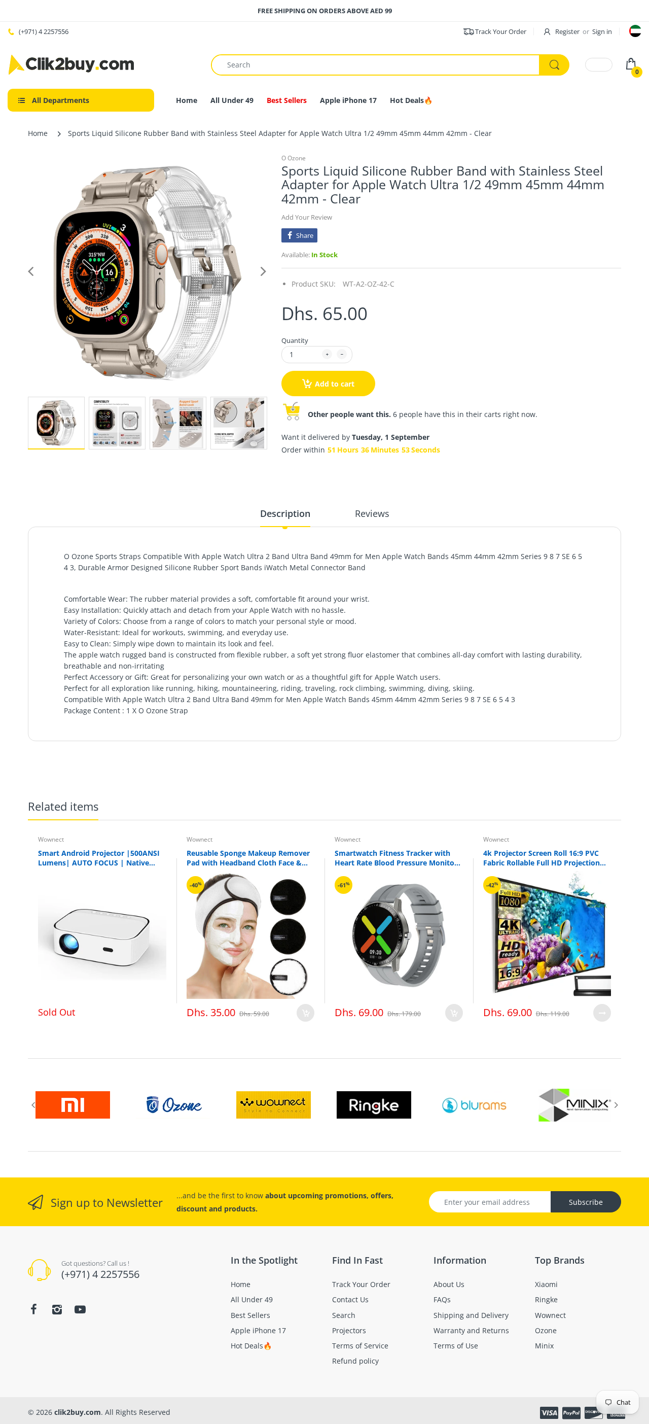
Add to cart (334, 384)
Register (567, 31)
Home (38, 133)
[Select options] (602, 1013)
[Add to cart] (305, 1013)
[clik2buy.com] (71, 65)
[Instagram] (56, 1309)
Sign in (602, 31)
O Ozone (293, 158)
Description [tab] (285, 513)
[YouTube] (80, 1309)
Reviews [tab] (372, 513)
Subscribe (586, 1202)
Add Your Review (306, 217)
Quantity (294, 340)
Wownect (51, 839)
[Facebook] (33, 1309)
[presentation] (33, 1105)
